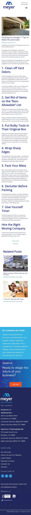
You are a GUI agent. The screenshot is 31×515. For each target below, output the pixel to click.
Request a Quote (7, 461)
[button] (26, 7)
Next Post (15, 243)
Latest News (6, 277)
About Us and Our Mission (11, 455)
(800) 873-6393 (22, 422)
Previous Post (15, 240)
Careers (4, 467)
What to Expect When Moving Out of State (15, 274)
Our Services (6, 452)
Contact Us (5, 464)
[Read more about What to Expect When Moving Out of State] (15, 263)
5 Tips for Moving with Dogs (13, 299)
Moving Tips (5, 42)
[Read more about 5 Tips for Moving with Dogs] (15, 289)
